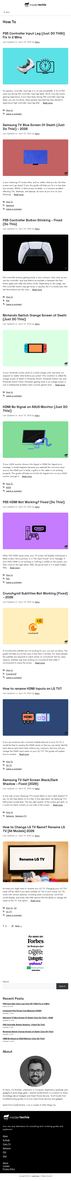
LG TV (9, 765)
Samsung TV (20, 815)
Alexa (5, 1135)
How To (9, 110)
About (5, 1162)
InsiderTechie (35, 1176)
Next (18, 925)
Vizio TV (7, 1144)
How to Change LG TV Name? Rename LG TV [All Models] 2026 (34, 829)
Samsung (10, 205)
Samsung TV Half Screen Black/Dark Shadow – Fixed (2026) (30, 782)
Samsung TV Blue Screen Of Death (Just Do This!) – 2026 (34, 127)
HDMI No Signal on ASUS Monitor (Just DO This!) (35, 409)
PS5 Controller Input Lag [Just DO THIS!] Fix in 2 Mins (34, 35)
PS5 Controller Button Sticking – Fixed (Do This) (32, 222)
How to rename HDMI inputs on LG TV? (32, 689)
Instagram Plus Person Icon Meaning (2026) (22, 1010)
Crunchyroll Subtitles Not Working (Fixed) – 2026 (35, 595)
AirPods (6, 1140)
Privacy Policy (9, 1168)
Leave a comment (14, 113)
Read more (48, 102)
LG (15, 907)
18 (12, 925)
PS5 (7, 300)
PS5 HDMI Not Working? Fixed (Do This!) (34, 502)
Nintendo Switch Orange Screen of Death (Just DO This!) (35, 317)
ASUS (8, 487)
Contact (6, 1165)
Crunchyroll (11, 673)
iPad (5, 1156)
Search (6, 981)
